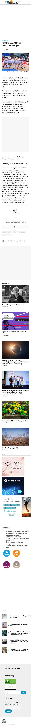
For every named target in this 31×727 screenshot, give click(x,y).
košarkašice (22, 232)
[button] (3, 2)
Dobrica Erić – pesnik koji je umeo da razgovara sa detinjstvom (19, 650)
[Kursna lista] (13, 466)
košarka (15, 232)
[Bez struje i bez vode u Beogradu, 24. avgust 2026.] (4, 616)
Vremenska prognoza (12, 535)
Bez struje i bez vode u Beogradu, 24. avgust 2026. (20, 616)
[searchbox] (13, 692)
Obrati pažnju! (5, 40)
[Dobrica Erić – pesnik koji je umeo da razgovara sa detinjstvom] (4, 650)
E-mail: (19, 704)
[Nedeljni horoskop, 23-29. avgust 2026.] (4, 625)
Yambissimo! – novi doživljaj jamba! (16, 533)
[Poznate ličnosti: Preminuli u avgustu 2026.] (15, 410)
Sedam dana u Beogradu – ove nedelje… (18, 531)
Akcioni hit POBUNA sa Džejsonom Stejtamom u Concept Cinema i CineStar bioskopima (20, 633)
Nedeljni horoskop (11, 544)
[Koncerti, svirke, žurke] (7, 565)
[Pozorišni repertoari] (16, 553)
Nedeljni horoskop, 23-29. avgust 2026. (19, 625)
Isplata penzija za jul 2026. (14, 536)
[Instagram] (16, 226)
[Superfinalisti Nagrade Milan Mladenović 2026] (15, 321)
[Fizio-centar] (16, 507)
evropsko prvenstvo (7, 232)
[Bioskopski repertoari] (7, 553)
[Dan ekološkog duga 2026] (15, 437)
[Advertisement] (15, 20)
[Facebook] (14, 226)
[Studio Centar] (10, 681)
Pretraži (24, 692)
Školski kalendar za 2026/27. (14, 542)
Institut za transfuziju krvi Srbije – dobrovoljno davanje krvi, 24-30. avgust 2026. (19, 641)
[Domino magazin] (10, 687)
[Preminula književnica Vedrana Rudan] (15, 294)
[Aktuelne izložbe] (16, 565)
